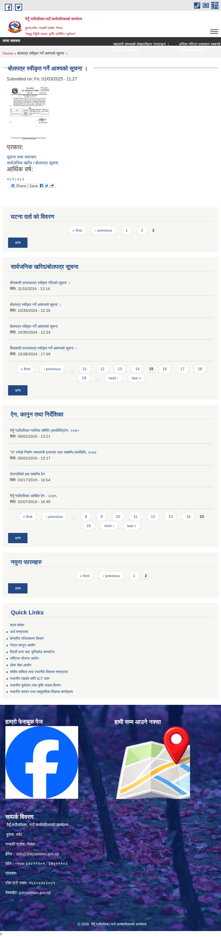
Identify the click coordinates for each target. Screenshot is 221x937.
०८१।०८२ (15, 179)
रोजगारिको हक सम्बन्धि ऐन (27, 474)
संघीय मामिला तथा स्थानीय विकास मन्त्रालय (39, 672)
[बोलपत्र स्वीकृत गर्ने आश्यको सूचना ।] (29, 112)
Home (8, 53)
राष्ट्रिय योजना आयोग (24, 658)
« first (77, 230)
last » (136, 378)
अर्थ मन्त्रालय (19, 632)
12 (102, 369)
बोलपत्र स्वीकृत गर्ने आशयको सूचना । (35, 304)
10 (118, 516)
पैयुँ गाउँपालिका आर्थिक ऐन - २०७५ (33, 496)
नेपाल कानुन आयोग (22, 645)
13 (120, 369)
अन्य (18, 243)
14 (137, 369)
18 (200, 369)
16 (165, 369)
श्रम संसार (17, 625)
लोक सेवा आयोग (20, 665)
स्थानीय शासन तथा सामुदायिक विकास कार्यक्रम (41, 692)
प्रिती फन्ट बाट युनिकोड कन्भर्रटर (32, 652)
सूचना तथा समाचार (115, 50)
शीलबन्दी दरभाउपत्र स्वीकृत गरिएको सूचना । (40, 283)
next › (113, 378)
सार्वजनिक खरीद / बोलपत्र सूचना (32, 163)
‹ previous (103, 230)
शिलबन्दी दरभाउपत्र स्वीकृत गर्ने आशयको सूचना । (43, 348)
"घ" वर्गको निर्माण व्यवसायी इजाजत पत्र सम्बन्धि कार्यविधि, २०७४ (53, 452)
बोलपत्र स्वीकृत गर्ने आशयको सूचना (34, 326)
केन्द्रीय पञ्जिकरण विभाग (27, 638)
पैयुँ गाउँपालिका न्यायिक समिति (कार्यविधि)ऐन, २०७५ (44, 430)
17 (182, 369)
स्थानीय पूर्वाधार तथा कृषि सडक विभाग (35, 685)
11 (85, 369)
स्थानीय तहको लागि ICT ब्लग (30, 678)
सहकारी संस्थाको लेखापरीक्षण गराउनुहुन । (130, 44)
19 (84, 378)
